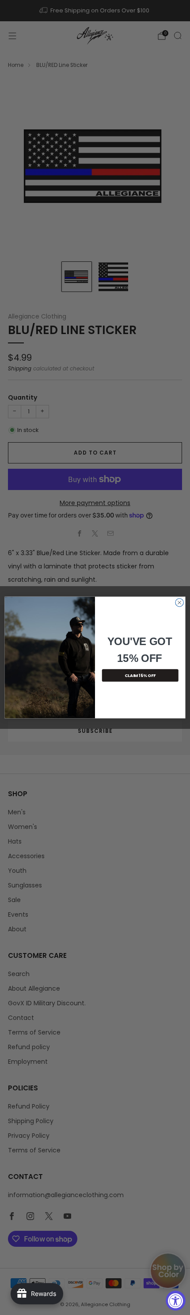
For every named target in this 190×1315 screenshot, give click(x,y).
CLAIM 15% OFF (140, 675)
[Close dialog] (179, 603)
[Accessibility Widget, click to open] (176, 1301)
